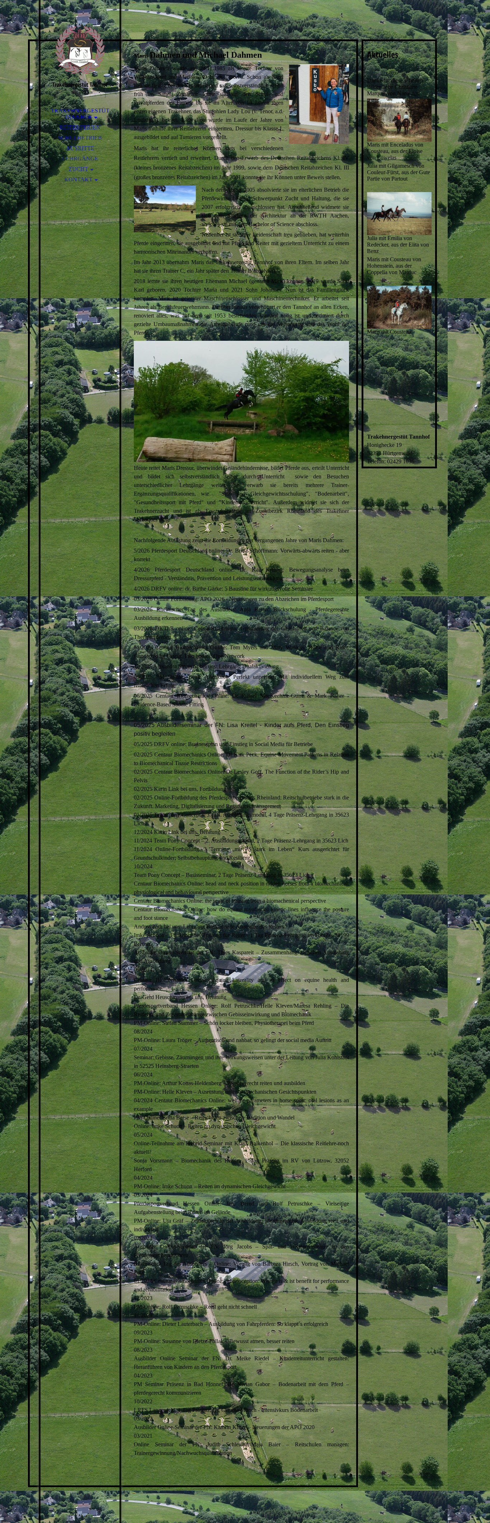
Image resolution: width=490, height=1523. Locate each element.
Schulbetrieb (80, 138)
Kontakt (78, 179)
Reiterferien (80, 127)
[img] (80, 50)
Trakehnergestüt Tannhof (80, 114)
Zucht (78, 169)
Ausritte (80, 148)
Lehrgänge (80, 159)
